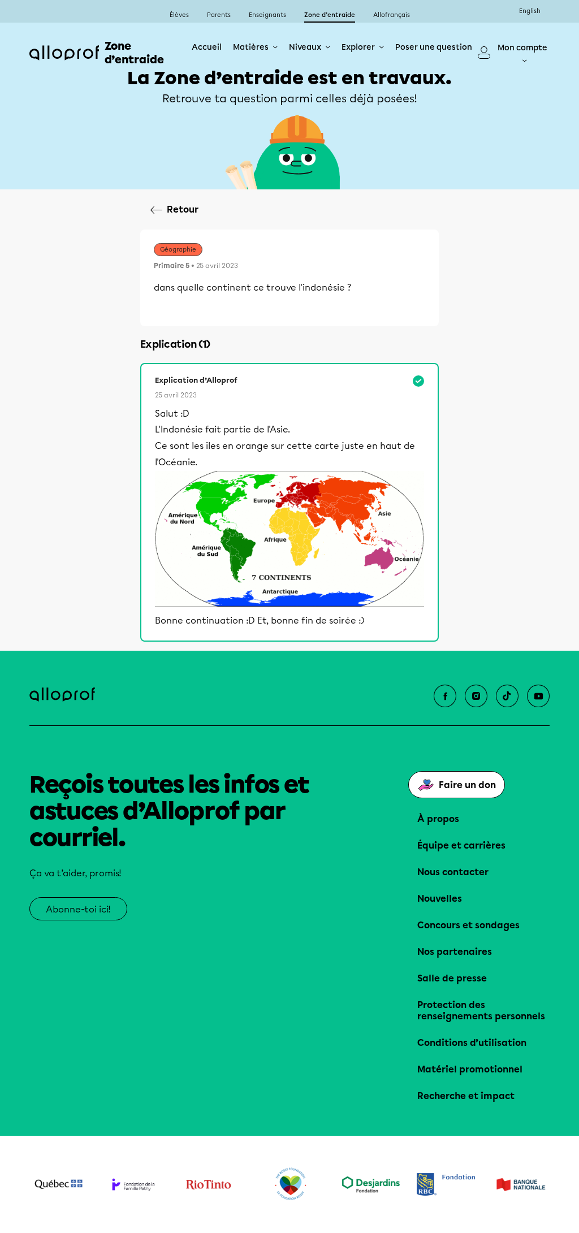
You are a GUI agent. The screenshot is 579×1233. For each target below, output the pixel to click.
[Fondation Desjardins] (371, 1184)
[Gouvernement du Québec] (58, 1184)
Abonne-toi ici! (78, 909)
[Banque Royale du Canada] (446, 1184)
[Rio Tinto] (208, 1184)
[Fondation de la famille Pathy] (134, 1184)
